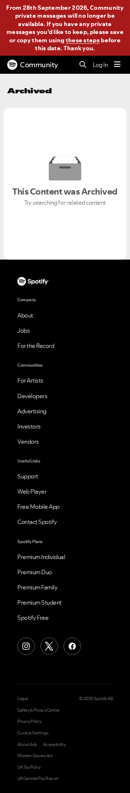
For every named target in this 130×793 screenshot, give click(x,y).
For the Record (35, 346)
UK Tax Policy (29, 767)
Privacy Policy (29, 721)
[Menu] (117, 64)
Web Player (32, 491)
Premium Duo (34, 572)
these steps (83, 40)
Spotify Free (32, 618)
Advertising (32, 411)
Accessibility (54, 744)
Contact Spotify (37, 522)
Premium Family (37, 587)
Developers (32, 396)
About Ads (27, 744)
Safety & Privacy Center (38, 710)
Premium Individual (41, 557)
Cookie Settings (33, 733)
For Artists (30, 380)
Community (39, 65)
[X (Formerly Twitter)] (49, 646)
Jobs (23, 330)
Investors (29, 426)
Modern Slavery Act (35, 756)
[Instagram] (26, 646)
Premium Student (39, 602)
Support (27, 476)
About (25, 315)
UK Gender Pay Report (37, 778)
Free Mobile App (38, 507)
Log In (100, 65)
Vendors (28, 441)
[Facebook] (72, 646)
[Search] (82, 65)
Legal (22, 699)
